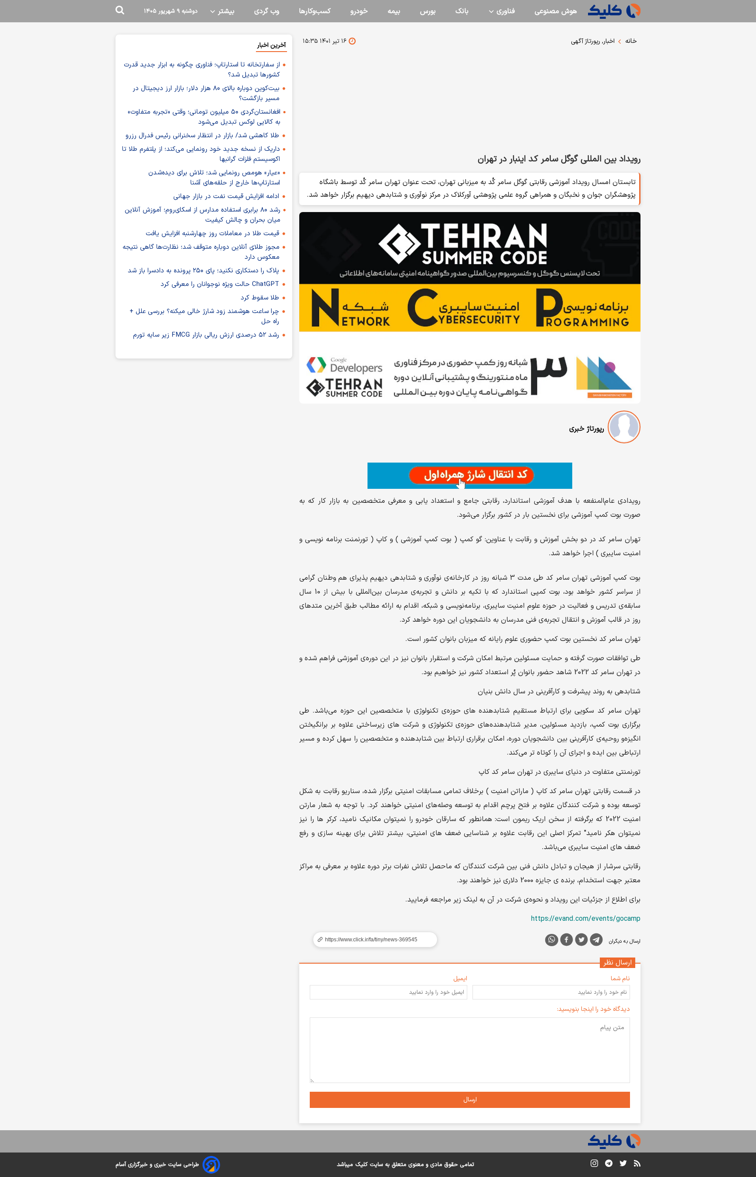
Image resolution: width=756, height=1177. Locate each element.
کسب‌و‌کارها (315, 11)
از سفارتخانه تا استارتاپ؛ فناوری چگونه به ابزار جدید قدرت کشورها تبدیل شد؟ (202, 70)
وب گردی (266, 11)
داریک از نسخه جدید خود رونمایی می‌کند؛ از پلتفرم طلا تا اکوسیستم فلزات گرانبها (201, 154)
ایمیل (460, 978)
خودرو (359, 11)
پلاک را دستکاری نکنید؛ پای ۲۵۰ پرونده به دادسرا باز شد (203, 271)
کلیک (361, 1164)
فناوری (504, 11)
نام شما (620, 978)
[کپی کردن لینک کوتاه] (371, 939)
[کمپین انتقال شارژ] (469, 476)
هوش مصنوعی (556, 11)
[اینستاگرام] (594, 1165)
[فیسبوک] (566, 941)
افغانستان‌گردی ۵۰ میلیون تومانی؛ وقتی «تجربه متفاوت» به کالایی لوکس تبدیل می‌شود (204, 117)
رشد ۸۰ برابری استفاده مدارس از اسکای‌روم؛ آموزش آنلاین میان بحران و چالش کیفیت (202, 215)
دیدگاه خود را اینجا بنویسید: (593, 1009)
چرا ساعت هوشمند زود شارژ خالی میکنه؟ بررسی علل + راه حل (204, 316)
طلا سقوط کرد (260, 298)
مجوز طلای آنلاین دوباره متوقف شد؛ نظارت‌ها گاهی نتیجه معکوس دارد (201, 252)
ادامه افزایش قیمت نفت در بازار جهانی (226, 197)
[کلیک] (614, 11)
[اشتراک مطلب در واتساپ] (551, 940)
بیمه (394, 11)
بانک (462, 11)
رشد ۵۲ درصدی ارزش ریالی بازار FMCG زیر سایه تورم (206, 335)
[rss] (637, 1165)
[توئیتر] (581, 941)
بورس (428, 11)
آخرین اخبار (271, 45)
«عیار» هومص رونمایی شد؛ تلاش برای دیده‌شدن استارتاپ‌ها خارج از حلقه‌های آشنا (214, 178)
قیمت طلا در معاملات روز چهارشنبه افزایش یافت (212, 234)
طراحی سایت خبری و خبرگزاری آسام (157, 1164)
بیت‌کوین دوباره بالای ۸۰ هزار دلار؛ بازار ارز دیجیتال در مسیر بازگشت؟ (206, 94)
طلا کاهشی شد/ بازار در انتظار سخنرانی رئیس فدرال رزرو (202, 136)
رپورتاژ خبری (586, 429)
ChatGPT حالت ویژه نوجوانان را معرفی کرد (220, 284)
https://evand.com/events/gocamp (585, 919)
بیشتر (225, 11)
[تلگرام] (596, 941)
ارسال (470, 1099)
